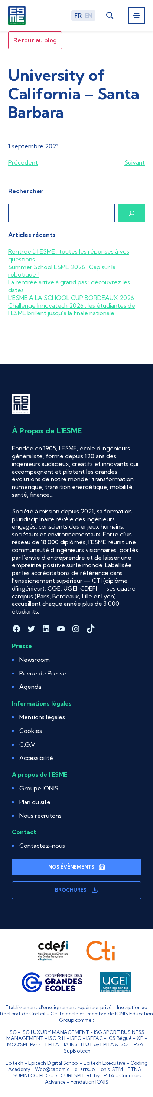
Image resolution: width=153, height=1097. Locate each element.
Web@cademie (52, 1069)
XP (140, 1038)
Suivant (134, 162)
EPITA (52, 1044)
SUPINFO (24, 1075)
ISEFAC (94, 1038)
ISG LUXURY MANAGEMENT (55, 1032)
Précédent (23, 162)
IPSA (138, 1044)
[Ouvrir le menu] (136, 15)
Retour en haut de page (129, 1060)
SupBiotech (77, 1051)
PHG (44, 1075)
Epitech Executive (105, 1063)
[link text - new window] (53, 951)
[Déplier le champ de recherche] (109, 15)
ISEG (75, 1038)
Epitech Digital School (53, 1063)
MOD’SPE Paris (23, 1044)
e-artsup (85, 1069)
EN (88, 15)
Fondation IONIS (89, 1082)
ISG (13, 1032)
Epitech (14, 1063)
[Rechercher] (131, 213)
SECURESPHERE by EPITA (84, 1075)
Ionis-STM (111, 1069)
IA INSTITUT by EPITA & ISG (96, 1044)
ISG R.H (56, 1038)
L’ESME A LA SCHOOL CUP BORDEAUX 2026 (71, 297)
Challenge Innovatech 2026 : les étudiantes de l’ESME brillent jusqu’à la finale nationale (71, 309)
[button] (30, 731)
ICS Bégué (120, 1038)
